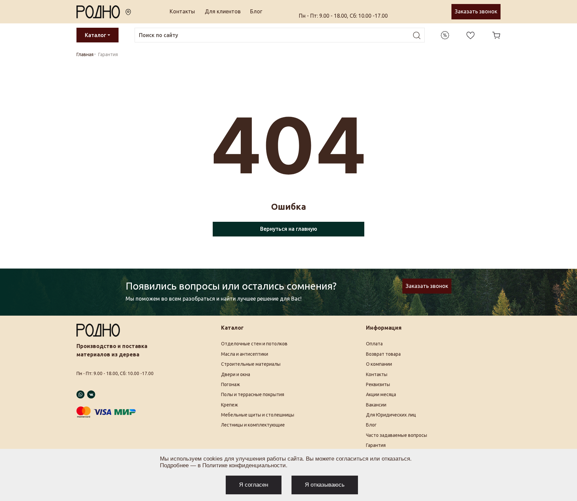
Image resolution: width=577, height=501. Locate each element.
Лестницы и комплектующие (253, 425)
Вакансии (376, 404)
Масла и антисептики (244, 354)
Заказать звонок (476, 11)
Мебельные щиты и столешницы (257, 415)
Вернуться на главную (288, 229)
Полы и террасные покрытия (252, 394)
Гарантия (376, 445)
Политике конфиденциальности (244, 465)
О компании (379, 364)
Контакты (182, 11)
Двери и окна (235, 374)
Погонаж (230, 384)
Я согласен (253, 485)
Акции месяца (381, 394)
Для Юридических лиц (391, 415)
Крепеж (229, 404)
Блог (256, 11)
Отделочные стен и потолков (254, 343)
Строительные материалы (250, 364)
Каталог (95, 35)
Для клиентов (223, 11)
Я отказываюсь (325, 485)
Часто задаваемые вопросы (396, 435)
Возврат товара (383, 354)
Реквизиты (378, 384)
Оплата (374, 343)
